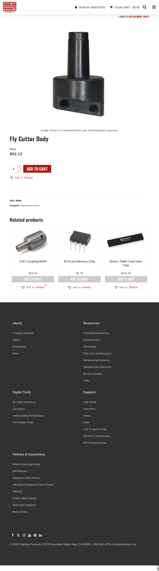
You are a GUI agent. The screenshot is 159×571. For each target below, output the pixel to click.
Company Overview (23, 333)
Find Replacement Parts (96, 333)
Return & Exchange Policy (26, 464)
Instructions (89, 409)
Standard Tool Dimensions (97, 367)
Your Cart (126, 7)
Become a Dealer (92, 374)
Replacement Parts (139, 16)
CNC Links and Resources (97, 353)
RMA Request (20, 471)
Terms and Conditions (24, 505)
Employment (19, 346)
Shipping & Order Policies (26, 478)
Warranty (17, 491)
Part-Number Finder (23, 422)
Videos (87, 415)
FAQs (86, 422)
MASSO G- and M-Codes (96, 436)
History (16, 340)
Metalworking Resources (96, 360)
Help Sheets (89, 402)
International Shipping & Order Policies (33, 484)
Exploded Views (91, 340)
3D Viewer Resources (24, 402)
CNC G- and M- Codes (95, 429)
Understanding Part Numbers (28, 415)
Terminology (89, 346)
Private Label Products (24, 498)
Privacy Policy (20, 512)
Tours (15, 353)
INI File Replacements (95, 443)
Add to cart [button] (33, 279)
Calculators (19, 409)
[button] (21, 177)
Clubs (86, 380)
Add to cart (37, 169)
